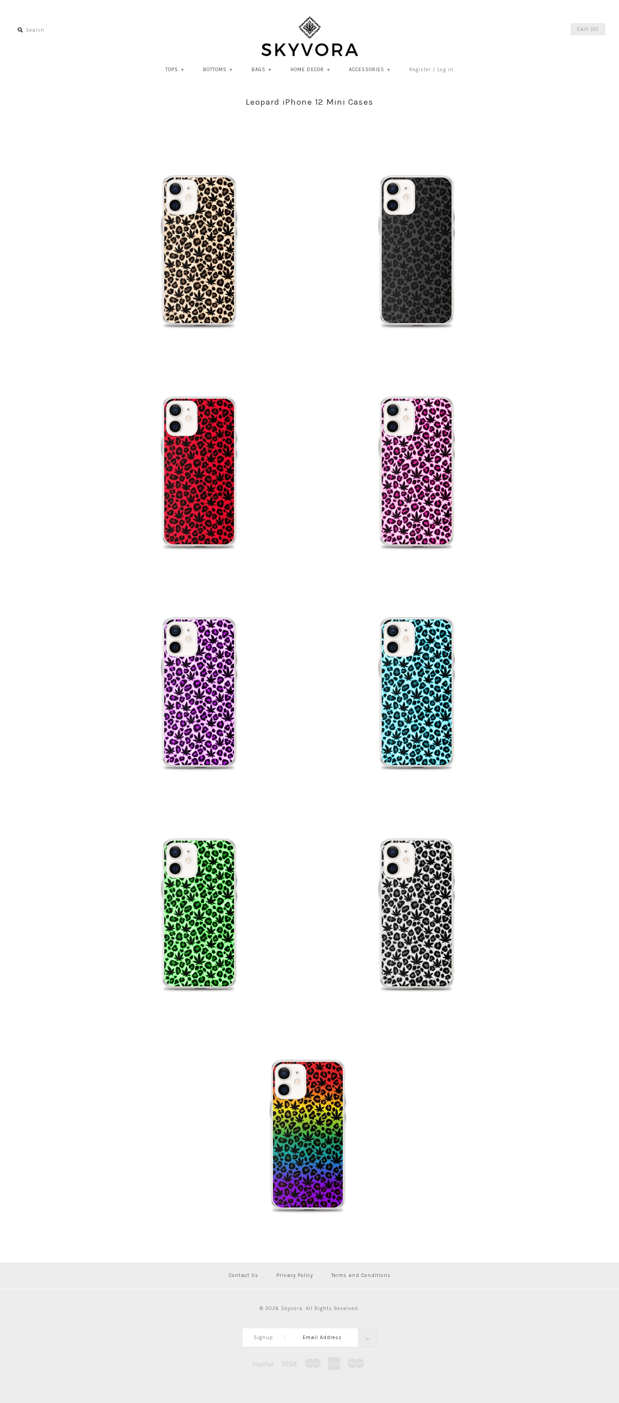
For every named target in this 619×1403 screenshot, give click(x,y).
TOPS (174, 70)
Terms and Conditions (361, 1275)
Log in (445, 70)
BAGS (261, 70)
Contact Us (243, 1275)
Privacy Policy (294, 1275)
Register (420, 70)
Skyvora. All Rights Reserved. (320, 1308)
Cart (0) (588, 29)
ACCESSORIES (369, 70)
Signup (263, 1337)
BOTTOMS (217, 70)
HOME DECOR (310, 70)
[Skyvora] (309, 20)
